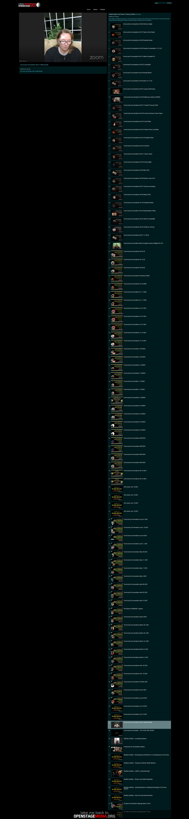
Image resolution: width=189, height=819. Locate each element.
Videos (95, 9)
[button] (63, 37)
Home (88, 9)
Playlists (102, 9)
